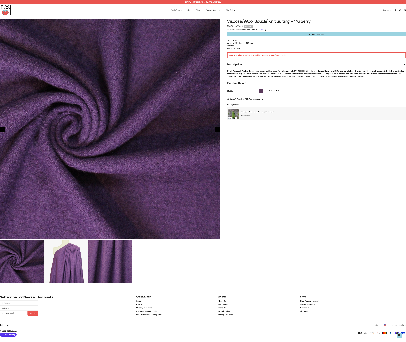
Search (139, 301)
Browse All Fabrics (307, 304)
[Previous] (2, 129)
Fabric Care (258, 100)
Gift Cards (304, 311)
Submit (33, 313)
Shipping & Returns (144, 308)
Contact (139, 304)
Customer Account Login (146, 311)
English (386, 10)
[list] (110, 129)
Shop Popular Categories (310, 301)
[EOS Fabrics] (5, 10)
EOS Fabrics (11, 331)
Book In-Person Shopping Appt (149, 314)
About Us (222, 301)
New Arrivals (305, 308)
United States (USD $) (395, 325)
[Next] (217, 129)
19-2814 (230, 91)
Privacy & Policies (225, 314)
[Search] (394, 10)
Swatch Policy (224, 311)
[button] (176, 10)
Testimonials (223, 304)
